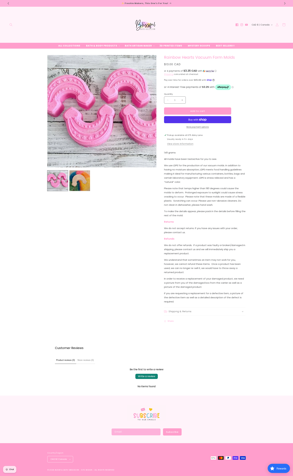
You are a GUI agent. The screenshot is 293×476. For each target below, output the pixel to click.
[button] (11, 24)
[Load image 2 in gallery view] (79, 180)
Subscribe (172, 432)
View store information (180, 143)
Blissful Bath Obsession (67, 470)
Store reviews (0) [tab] (85, 360)
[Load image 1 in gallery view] (57, 180)
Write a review (146, 376)
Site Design (86, 470)
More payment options (197, 127)
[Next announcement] (284, 3)
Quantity (168, 94)
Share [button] (171, 321)
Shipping (168, 74)
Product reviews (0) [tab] (65, 360)
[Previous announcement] (8, 3)
